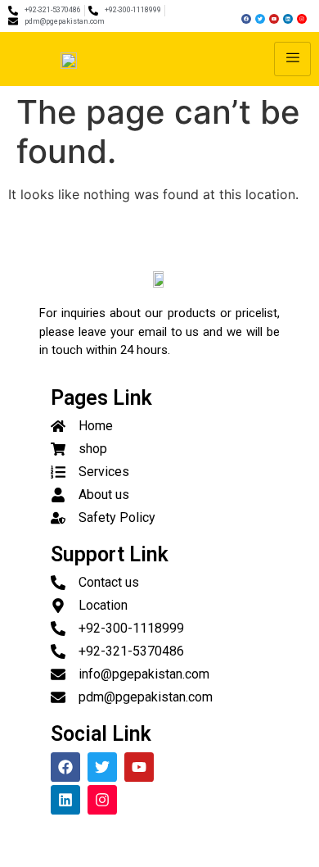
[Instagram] (302, 19)
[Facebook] (246, 19)
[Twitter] (260, 19)
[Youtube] (274, 19)
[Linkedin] (288, 19)
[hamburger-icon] (292, 59)
